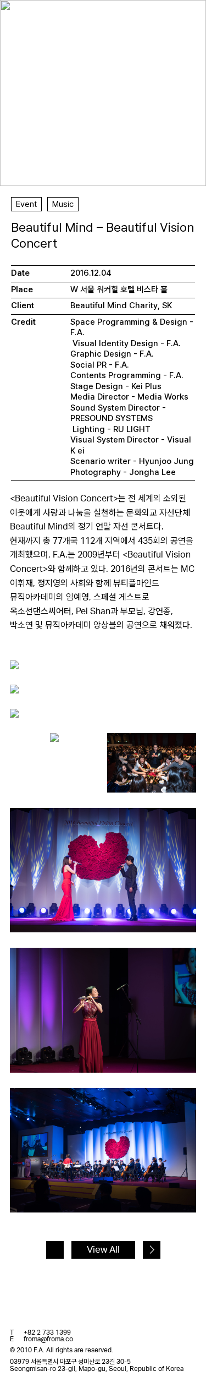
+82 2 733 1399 (47, 1332)
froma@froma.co (48, 1339)
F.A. (25, 18)
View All (103, 1249)
